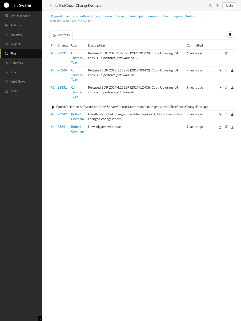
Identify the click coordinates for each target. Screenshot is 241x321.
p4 (141, 16)
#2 (53, 70)
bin (165, 16)
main (108, 16)
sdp (98, 16)
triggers (177, 16)
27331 (62, 53)
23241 (62, 127)
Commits (63, 35)
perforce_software (79, 16)
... (137, 58)
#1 (53, 87)
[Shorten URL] (230, 34)
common (153, 16)
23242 (62, 114)
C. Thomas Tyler (77, 58)
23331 (62, 87)
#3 (53, 53)
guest (58, 16)
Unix (132, 16)
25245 (62, 70)
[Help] (217, 6)
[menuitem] (21, 16)
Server (120, 16)
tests (189, 16)
